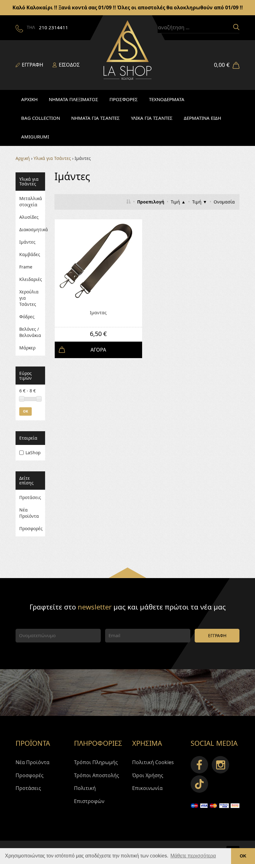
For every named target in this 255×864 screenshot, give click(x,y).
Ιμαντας (98, 312)
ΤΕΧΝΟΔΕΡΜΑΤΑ (166, 99)
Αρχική (23, 158)
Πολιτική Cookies (153, 762)
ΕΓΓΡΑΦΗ (217, 635)
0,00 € (222, 64)
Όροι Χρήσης (147, 775)
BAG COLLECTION (40, 118)
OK (25, 411)
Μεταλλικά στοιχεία (30, 201)
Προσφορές (30, 528)
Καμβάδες (29, 254)
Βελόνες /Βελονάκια (30, 332)
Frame (25, 267)
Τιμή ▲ (178, 202)
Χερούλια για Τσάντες (29, 298)
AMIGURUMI (35, 136)
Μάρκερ (27, 348)
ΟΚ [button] (243, 855)
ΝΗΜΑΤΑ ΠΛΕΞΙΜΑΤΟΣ (73, 99)
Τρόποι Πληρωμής (96, 762)
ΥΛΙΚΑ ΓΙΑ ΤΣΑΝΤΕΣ (152, 118)
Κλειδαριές (30, 279)
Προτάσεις (30, 497)
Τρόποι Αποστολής (96, 775)
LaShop (33, 452)
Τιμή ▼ (199, 202)
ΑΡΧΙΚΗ (29, 99)
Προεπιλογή (150, 202)
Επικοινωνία (147, 788)
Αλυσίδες (29, 217)
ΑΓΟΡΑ (98, 349)
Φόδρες (27, 317)
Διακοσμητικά (30, 229)
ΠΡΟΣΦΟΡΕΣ (123, 99)
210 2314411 (53, 27)
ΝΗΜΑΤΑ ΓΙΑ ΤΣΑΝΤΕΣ (95, 118)
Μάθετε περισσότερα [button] (193, 855)
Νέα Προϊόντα (29, 513)
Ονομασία (224, 202)
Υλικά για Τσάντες (52, 158)
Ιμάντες (27, 242)
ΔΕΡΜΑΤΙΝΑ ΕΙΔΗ (202, 118)
